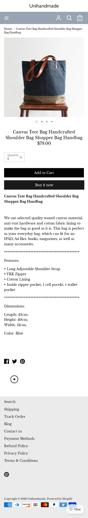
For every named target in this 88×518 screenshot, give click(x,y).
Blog (8, 424)
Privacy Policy (16, 453)
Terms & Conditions (21, 461)
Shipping (11, 409)
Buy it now (44, 185)
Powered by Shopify (59, 498)
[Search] (69, 16)
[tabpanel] (44, 77)
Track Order (14, 417)
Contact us (13, 431)
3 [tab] (46, 121)
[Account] (58, 16)
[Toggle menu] (6, 18)
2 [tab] (42, 121)
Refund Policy (16, 446)
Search (10, 402)
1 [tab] (37, 122)
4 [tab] (51, 121)
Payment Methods (19, 439)
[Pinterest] (7, 475)
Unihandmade (44, 6)
